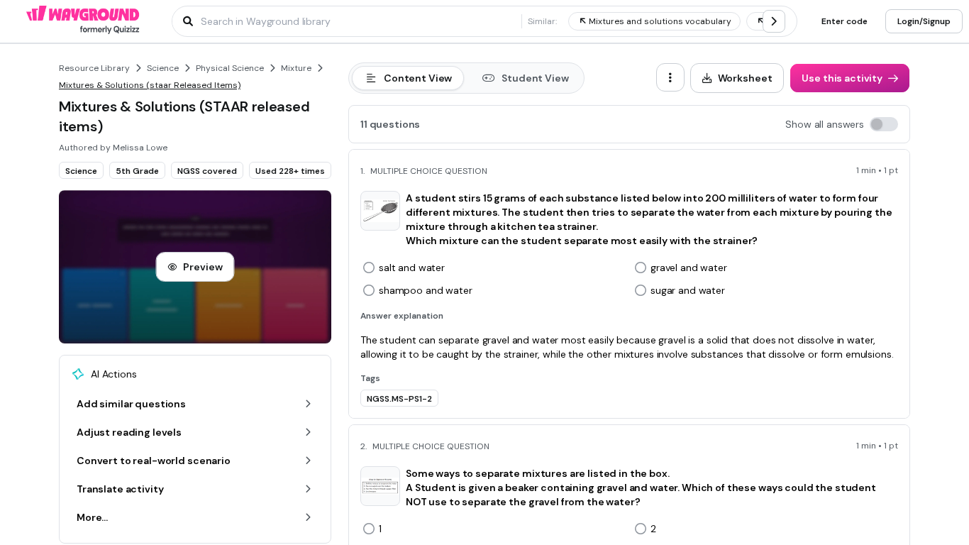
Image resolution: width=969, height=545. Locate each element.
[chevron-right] (774, 21)
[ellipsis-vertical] (670, 77)
